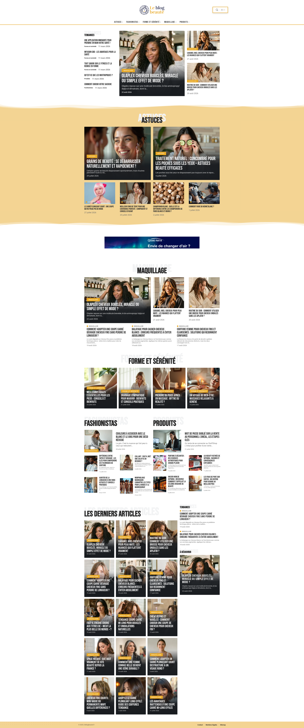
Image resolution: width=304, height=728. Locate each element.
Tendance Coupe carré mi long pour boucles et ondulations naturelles (130, 624)
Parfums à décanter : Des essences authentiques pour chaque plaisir (176, 459)
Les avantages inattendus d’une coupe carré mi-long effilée (162, 704)
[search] (217, 10)
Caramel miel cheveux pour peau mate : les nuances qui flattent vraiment (202, 54)
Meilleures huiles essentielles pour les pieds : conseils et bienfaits (98, 397)
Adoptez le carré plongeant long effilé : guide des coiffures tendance (130, 703)
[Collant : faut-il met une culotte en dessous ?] (126, 462)
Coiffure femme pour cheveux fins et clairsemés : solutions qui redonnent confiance (197, 332)
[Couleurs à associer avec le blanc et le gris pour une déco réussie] (98, 441)
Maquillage (128, 70)
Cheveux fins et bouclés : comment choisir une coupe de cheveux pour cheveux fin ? (161, 623)
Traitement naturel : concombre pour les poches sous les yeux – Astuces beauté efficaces (185, 163)
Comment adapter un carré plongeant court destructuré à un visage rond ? (162, 664)
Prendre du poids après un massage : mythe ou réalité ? (167, 399)
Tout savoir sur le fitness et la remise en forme (98, 65)
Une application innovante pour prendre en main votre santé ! (97, 42)
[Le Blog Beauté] (152, 10)
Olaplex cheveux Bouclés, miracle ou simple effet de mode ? (150, 78)
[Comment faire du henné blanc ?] (204, 193)
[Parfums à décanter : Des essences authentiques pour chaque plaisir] (159, 463)
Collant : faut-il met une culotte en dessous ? (143, 459)
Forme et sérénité (90, 46)
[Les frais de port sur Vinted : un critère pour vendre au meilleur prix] (195, 483)
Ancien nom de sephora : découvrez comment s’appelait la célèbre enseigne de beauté (177, 481)
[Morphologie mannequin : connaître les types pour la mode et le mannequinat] (126, 486)
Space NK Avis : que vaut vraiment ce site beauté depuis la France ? (99, 664)
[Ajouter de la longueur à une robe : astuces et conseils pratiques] (90, 485)
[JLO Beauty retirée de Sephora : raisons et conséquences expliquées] (195, 463)
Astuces (152, 120)
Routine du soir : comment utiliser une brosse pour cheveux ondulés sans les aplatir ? (202, 87)
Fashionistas (88, 88)
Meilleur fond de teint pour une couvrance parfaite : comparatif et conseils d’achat (133, 209)
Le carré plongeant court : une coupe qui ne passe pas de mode (99, 207)
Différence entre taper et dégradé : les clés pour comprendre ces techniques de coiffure (108, 460)
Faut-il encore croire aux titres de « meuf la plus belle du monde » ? (99, 626)
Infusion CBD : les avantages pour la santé (100, 53)
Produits (87, 79)
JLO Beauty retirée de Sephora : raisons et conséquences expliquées (212, 459)
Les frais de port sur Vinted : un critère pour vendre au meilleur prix (212, 480)
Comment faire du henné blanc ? (201, 206)
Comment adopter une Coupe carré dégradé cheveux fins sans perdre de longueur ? (106, 332)
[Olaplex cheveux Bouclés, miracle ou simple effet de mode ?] (152, 63)
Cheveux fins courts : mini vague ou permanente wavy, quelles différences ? (98, 703)
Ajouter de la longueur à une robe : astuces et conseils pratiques (107, 481)
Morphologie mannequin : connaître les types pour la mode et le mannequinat (142, 482)
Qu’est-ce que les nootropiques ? (98, 75)
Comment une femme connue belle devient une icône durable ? (129, 665)
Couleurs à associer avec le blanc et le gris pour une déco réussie (132, 437)
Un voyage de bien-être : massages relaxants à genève (202, 399)
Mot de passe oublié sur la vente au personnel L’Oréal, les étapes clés (202, 437)
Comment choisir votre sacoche (98, 84)
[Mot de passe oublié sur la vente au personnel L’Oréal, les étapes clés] (167, 441)
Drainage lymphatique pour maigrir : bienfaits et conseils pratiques (133, 399)
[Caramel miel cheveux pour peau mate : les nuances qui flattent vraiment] (203, 40)
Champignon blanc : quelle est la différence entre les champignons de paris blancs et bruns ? (167, 209)
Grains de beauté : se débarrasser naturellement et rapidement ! (113, 164)
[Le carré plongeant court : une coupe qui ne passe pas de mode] (99, 193)
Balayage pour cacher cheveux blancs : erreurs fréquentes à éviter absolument (151, 332)
